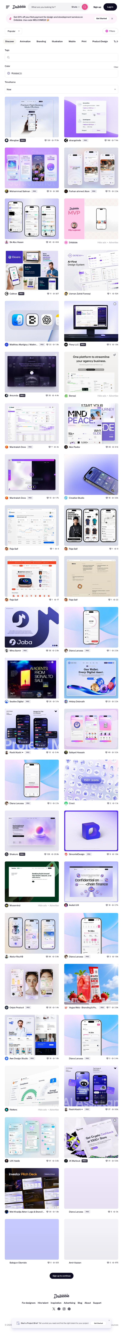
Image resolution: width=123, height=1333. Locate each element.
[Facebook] (59, 1308)
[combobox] (49, 7)
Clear (116, 67)
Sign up (97, 7)
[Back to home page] (19, 7)
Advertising (69, 1303)
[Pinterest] (69, 1308)
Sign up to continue (61, 1276)
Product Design (100, 41)
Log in (110, 7)
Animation (25, 41)
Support (97, 1303)
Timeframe (10, 82)
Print (84, 41)
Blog (80, 1303)
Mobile (72, 41)
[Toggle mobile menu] (7, 7)
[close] (112, 18)
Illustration (57, 41)
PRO (23, 140)
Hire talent (43, 1303)
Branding (41, 41)
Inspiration (56, 1303)
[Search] (85, 7)
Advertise (113, 242)
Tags (7, 50)
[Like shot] (45, 140)
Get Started (101, 18)
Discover (9, 41)
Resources (113, 1325)
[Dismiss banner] (109, 1320)
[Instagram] (64, 1308)
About (88, 1303)
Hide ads (102, 242)
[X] (53, 1308)
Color (7, 66)
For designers (28, 1303)
